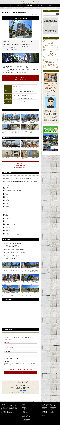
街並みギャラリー (25, 412)
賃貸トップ (23, 407)
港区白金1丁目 (53, 408)
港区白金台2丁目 (53, 405)
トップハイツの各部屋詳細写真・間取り (21, 101)
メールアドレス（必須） (8, 347)
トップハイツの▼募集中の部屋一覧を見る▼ (20, 78)
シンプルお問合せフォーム (26, 420)
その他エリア (44, 415)
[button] (57, 14)
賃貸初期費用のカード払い (26, 416)
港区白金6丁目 (44, 412)
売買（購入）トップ (25, 408)
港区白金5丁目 (53, 411)
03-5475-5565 (21, 391)
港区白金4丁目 (44, 411)
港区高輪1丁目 (53, 412)
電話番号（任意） (7, 351)
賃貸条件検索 (24, 418)
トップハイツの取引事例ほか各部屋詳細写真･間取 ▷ (20, 165)
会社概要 (23, 411)
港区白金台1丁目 (44, 405)
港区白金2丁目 (44, 409)
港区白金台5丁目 (44, 408)
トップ (23, 405)
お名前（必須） (7, 342)
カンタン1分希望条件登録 (26, 419)
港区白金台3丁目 (44, 407)
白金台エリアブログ (25, 415)
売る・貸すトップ (25, 409)
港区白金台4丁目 (53, 407)
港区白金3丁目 (53, 409)
